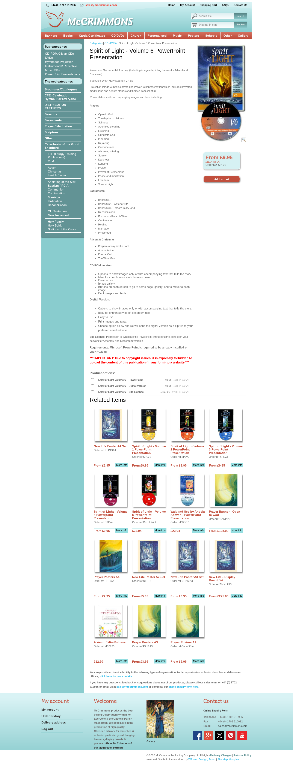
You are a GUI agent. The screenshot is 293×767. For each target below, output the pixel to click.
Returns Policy (243, 755)
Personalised (157, 35)
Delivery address (53, 722)
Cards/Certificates (92, 35)
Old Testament (58, 211)
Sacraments (53, 120)
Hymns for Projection (59, 61)
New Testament (58, 215)
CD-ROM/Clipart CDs (59, 53)
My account (50, 709)
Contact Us (240, 5)
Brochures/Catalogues (61, 89)
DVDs (49, 57)
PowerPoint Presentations (62, 74)
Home (171, 5)
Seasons (51, 114)
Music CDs (52, 70)
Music (177, 35)
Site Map (222, 759)
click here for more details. (116, 676)
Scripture (51, 132)
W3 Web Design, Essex (202, 759)
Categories (96, 43)
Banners (51, 35)
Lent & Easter (57, 175)
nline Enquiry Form (216, 710)
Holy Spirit (55, 225)
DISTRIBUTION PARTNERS (55, 106)
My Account (187, 5)
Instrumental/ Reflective (61, 66)
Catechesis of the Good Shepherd (62, 146)
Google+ (234, 759)
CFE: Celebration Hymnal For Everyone (60, 97)
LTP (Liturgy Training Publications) (62, 155)
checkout (241, 24)
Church (136, 35)
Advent (52, 167)
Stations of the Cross (62, 229)
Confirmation (56, 193)
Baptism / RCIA (58, 185)
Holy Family (56, 221)
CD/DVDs (117, 35)
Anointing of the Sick (62, 181)
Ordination (55, 201)
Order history (51, 716)
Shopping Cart (208, 5)
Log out (47, 729)
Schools (211, 35)
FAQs (225, 5)
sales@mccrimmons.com (101, 5)
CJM (51, 161)
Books (68, 35)
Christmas (55, 171)
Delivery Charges (221, 755)
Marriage (54, 197)
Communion (56, 189)
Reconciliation (57, 205)
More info (121, 465)
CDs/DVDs (110, 43)
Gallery (243, 35)
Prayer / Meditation (58, 126)
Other (228, 35)
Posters (193, 35)
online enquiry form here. (184, 686)
